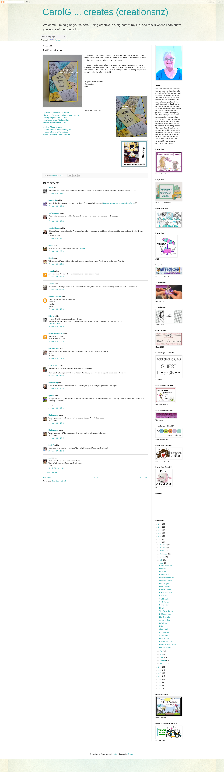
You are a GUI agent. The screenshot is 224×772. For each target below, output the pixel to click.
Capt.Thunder (164, 599)
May (161, 651)
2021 (160, 539)
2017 (160, 673)
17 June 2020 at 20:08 (56, 290)
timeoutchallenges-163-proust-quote (56, 132)
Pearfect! (162, 569)
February (163, 660)
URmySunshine (164, 632)
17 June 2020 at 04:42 (56, 193)
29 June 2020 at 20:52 (56, 451)
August (162, 557)
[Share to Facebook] (76, 175)
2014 (160, 682)
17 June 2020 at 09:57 (56, 238)
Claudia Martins (54, 228)
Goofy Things (164, 602)
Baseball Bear (164, 638)
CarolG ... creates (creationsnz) (105, 12)
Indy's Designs (53, 348)
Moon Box (162, 572)
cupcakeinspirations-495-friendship (56, 120)
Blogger (131, 754)
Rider (161, 626)
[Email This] (69, 175)
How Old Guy (164, 605)
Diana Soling (53, 383)
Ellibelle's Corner (54, 323)
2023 (160, 533)
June (161, 563)
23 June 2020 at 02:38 (56, 389)
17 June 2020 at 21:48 (56, 309)
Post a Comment (52, 473)
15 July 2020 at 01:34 (56, 468)
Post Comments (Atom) (60, 481)
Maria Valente (53, 415)
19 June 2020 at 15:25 (56, 359)
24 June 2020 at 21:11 (56, 438)
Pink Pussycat (164, 584)
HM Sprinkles (164, 575)
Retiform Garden (165, 590)
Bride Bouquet (164, 587)
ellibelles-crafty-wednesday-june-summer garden (61, 115)
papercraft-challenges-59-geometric (56, 113)
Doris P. (51, 445)
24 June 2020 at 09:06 (56, 408)
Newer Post (47, 477)
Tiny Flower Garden (166, 611)
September (164, 554)
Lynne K (51, 396)
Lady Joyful (52, 200)
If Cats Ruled (163, 596)
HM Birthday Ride (165, 566)
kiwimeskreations (55, 297)
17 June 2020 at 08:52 (56, 221)
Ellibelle (51, 316)
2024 (160, 530)
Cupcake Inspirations (110, 203)
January (163, 663)
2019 (160, 667)
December (163, 545)
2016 (160, 676)
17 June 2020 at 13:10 (56, 251)
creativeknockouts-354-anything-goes (57, 130)
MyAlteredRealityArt (56, 333)
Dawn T (51, 271)
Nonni (50, 258)
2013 (160, 685)
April (161, 654)
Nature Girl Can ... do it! (167, 644)
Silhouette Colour (165, 581)
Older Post (143, 477)
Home (95, 477)
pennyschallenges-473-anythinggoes (56, 134)
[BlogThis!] (71, 175)
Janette (51, 284)
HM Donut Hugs (165, 614)
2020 (160, 542)
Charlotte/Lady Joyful (126, 203)
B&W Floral (163, 623)
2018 (160, 670)
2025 (160, 527)
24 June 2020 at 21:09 (56, 423)
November (163, 548)
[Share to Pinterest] (78, 175)
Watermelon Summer (166, 578)
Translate (58, 40)
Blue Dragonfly (164, 617)
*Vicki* (50, 187)
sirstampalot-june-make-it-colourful (55, 118)
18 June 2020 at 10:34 (56, 341)
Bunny (50, 245)
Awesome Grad (164, 620)
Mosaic (161, 608)
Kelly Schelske (54, 365)
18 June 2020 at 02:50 (56, 326)
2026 (160, 524)
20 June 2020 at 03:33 (56, 376)
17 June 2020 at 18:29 (56, 264)
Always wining (164, 629)
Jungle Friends (164, 635)
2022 (160, 536)
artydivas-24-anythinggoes (52, 127)
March (162, 657)
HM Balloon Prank (165, 593)
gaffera (116, 754)
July (161, 560)
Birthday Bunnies (165, 647)
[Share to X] (73, 175)
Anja (50, 458)
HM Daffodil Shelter (166, 641)
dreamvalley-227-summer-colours (55, 122)
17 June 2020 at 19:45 (56, 277)
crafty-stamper (54, 213)
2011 (160, 688)
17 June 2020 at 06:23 (56, 206)
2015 (160, 679)
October (163, 551)
